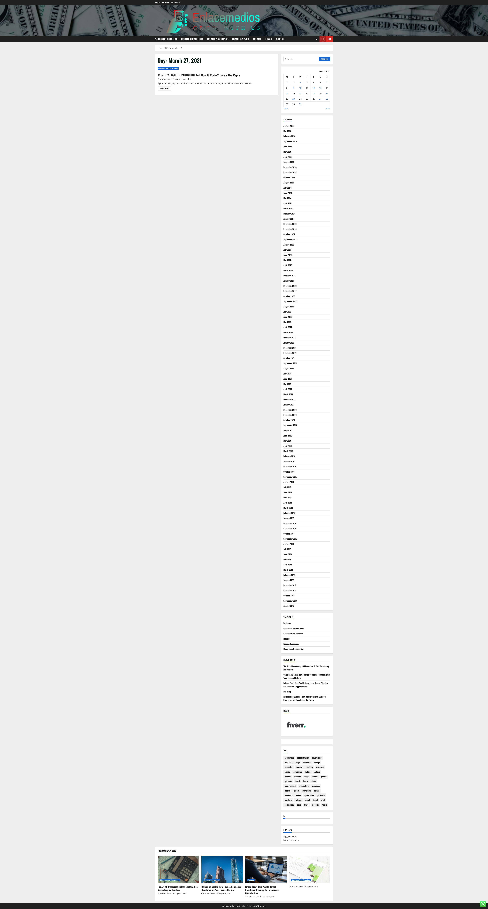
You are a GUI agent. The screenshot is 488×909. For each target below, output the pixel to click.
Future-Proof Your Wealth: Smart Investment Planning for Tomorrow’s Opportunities (305, 685)
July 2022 (287, 311)
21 (327, 93)
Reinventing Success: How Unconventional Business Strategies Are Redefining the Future (304, 698)
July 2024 (287, 187)
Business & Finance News (192, 38)
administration (303, 757)
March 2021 (288, 394)
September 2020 (290, 425)
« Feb (285, 108)
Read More (165, 89)
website (315, 804)
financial (297, 776)
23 (293, 98)
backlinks (288, 762)
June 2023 (287, 254)
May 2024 (287, 198)
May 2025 (287, 151)
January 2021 (288, 404)
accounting (289, 757)
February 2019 (289, 512)
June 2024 (287, 193)
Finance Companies (240, 38)
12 (314, 88)
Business (257, 38)
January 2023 (288, 280)
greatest (288, 781)
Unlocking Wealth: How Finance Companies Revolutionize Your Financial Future (221, 888)
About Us (280, 38)
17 (300, 93)
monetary (289, 795)
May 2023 (287, 260)
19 (314, 93)
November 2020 (290, 414)
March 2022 (288, 332)
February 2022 (289, 337)
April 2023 (287, 265)
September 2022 (290, 301)
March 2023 (288, 270)
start (323, 800)
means (316, 790)
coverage (320, 767)
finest (306, 776)
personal (321, 795)
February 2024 (289, 213)
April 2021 (287, 389)
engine (287, 771)
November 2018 (289, 528)
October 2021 (288, 358)
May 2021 (287, 384)
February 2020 (289, 456)
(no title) (287, 691)
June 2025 (287, 146)
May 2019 (287, 497)
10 (300, 88)
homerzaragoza (291, 840)
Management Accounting (166, 38)
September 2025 (290, 141)
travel (306, 804)
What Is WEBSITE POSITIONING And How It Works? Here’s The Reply (199, 75)
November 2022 (289, 291)
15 (287, 93)
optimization (309, 795)
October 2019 (289, 471)
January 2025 (288, 162)
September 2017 (290, 600)
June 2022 (287, 316)
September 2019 (290, 476)
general (324, 776)
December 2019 (289, 466)
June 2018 (287, 554)
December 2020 (290, 409)
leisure (296, 790)
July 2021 (287, 373)
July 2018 (287, 549)
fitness (315, 776)
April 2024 (287, 203)
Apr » (327, 108)
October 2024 (289, 177)
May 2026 (287, 131)
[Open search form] (317, 38)
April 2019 (287, 502)
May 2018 (287, 559)
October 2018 (288, 533)
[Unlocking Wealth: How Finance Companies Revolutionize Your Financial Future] (222, 869)
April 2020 (287, 445)
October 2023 (289, 234)
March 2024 (288, 208)
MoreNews (247, 906)
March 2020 (288, 451)
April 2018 (287, 564)
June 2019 (287, 492)
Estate (308, 771)
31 (300, 104)
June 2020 (287, 435)
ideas (313, 781)
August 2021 (288, 368)
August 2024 (288, 182)
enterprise (297, 771)
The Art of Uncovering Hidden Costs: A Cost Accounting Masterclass (178, 888)
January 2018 (288, 580)
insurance (316, 785)
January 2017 (288, 605)
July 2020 (287, 430)
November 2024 (289, 172)
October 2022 (289, 296)
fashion (317, 771)
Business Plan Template (217, 38)
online (298, 795)
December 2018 (289, 523)
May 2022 (287, 322)
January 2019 (288, 518)
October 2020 (289, 420)
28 (327, 98)
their (299, 804)
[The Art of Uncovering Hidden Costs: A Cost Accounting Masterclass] (178, 869)
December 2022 (289, 285)
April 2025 (287, 156)
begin (298, 762)
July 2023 (287, 249)
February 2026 (289, 136)
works (324, 804)
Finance (268, 38)
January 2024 (288, 218)
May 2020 (287, 440)
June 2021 (287, 378)
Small (315, 800)
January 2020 (288, 461)
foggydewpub (289, 836)
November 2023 (289, 229)
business (307, 762)
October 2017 (288, 595)
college (317, 762)
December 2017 (289, 585)
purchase (288, 800)
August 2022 (288, 306)
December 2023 (289, 223)
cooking (310, 767)
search (307, 800)
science (298, 800)
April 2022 (287, 327)
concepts (299, 767)
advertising (316, 757)
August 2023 (288, 244)
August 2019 (288, 482)
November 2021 (289, 352)
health (297, 781)
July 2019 (287, 487)
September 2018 (290, 538)
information (304, 785)
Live (329, 38)
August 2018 (288, 543)
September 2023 (290, 239)
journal (287, 790)
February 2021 (289, 399)
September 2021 (290, 363)
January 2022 (288, 342)
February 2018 (289, 575)
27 (320, 98)
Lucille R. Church (165, 79)
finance (288, 776)
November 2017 (289, 590)
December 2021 (289, 347)
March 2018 (288, 569)
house (305, 781)
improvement (290, 785)
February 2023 (289, 275)
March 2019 (288, 507)
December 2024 (289, 167)
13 (320, 88)
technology (289, 804)
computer (289, 767)
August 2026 (288, 125)
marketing (306, 790)
